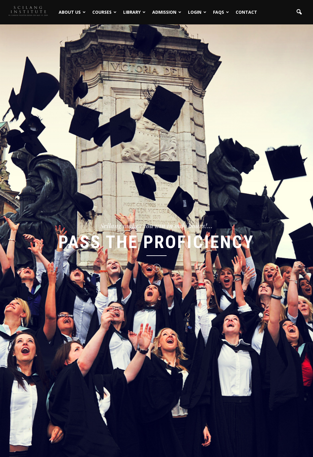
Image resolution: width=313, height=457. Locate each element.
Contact (246, 12)
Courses (102, 12)
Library (132, 12)
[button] (299, 12)
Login (194, 12)
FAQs (218, 12)
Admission (164, 12)
